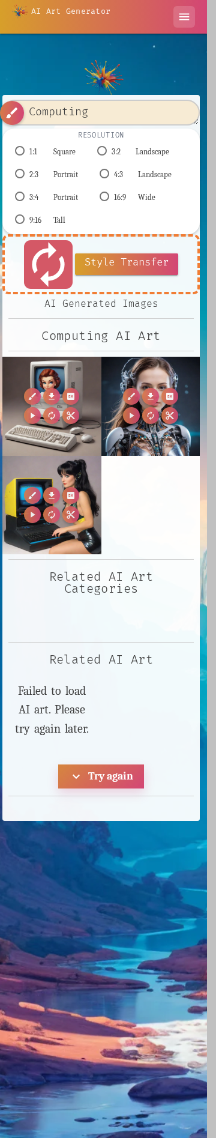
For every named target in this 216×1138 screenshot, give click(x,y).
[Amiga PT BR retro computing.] (51, 406)
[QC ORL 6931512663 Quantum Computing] (150, 406)
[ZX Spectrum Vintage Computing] (51, 505)
